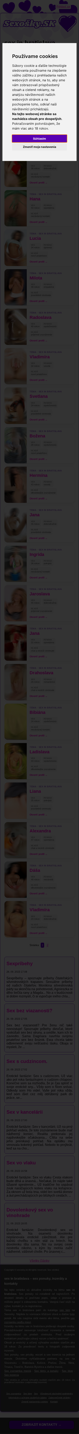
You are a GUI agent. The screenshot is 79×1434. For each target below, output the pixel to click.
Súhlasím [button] (39, 138)
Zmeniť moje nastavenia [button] (39, 146)
